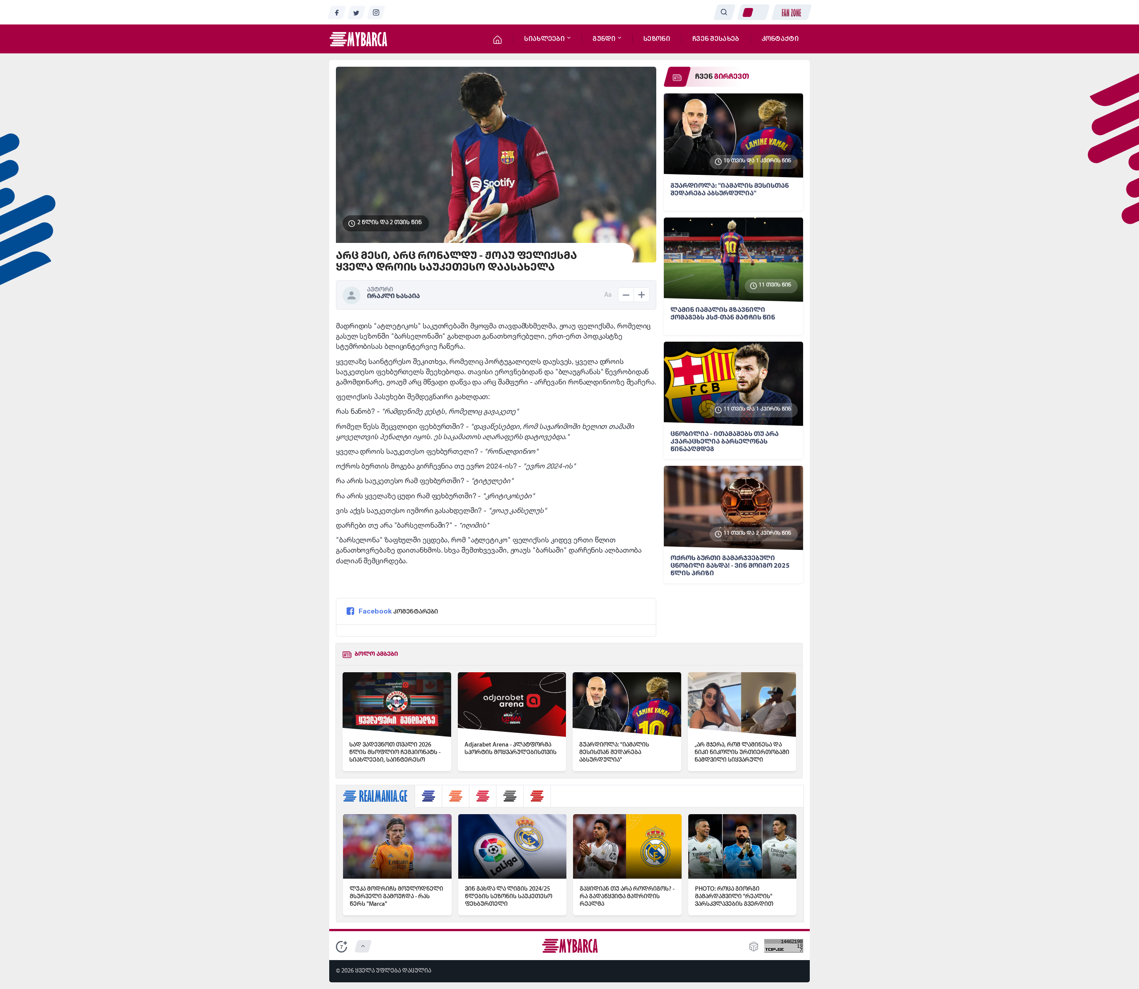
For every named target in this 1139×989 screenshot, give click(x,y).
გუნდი (605, 39)
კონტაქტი (780, 39)
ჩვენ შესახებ (715, 39)
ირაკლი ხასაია (393, 296)
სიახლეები (545, 39)
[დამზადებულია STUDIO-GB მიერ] (753, 949)
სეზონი (656, 39)
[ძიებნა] (724, 12)
